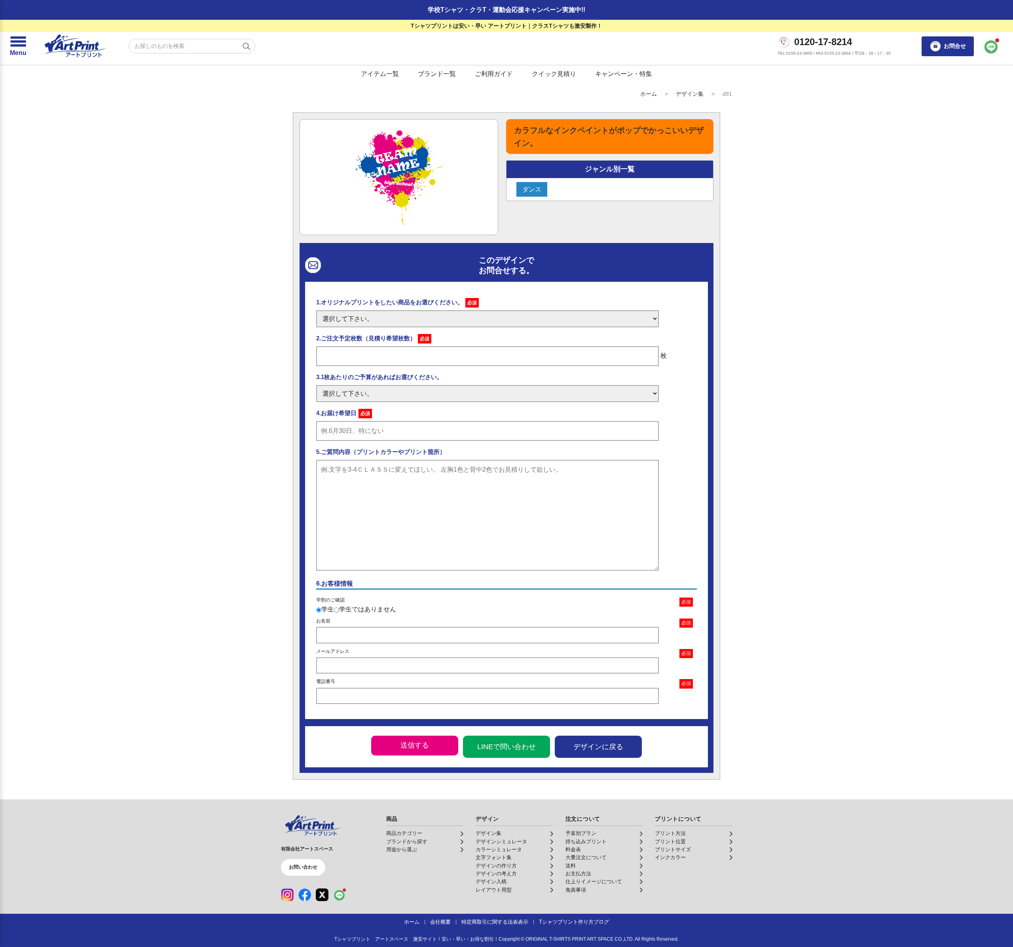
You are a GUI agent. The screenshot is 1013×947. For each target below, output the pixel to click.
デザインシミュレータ (501, 842)
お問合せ (955, 46)
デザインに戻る (598, 747)
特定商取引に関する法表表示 (494, 922)
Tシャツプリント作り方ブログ (574, 922)
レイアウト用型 (494, 890)
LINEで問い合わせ (506, 747)
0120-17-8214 (823, 42)
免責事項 (575, 890)
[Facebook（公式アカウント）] (304, 894)
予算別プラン (580, 833)
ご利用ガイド (494, 73)
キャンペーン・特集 (623, 73)
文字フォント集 (494, 857)
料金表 (573, 849)
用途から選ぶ (401, 849)
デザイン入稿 (491, 881)
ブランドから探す (406, 842)
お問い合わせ (303, 867)
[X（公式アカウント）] (322, 894)
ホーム (648, 94)
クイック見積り (554, 73)
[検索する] (246, 46)
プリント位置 (670, 842)
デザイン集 (690, 94)
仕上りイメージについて (593, 881)
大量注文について (586, 857)
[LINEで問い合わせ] (991, 46)
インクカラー (670, 857)
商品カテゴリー (404, 833)
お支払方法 (578, 874)
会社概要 (440, 922)
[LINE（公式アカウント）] (339, 894)
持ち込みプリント (586, 842)
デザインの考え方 (496, 874)
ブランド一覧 (437, 73)
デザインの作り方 (496, 866)
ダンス (531, 189)
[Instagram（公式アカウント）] (287, 894)
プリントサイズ (673, 849)
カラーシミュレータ (499, 849)
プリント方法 (670, 833)
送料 (570, 866)
